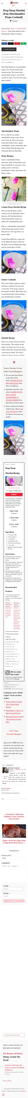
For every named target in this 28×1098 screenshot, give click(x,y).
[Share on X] (11, 43)
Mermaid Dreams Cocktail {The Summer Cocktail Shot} (15, 719)
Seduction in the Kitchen (17, 770)
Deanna (8, 1072)
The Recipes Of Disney (13, 1053)
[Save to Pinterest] (17, 43)
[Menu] (2, 3)
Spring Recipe (16, 793)
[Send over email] (24, 43)
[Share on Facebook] (4, 43)
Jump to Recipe (10, 49)
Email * (6, 893)
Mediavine (23, 1091)
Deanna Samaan (14, 768)
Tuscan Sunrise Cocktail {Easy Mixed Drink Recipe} (14, 704)
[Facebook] (4, 778)
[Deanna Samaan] (5, 774)
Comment (5, 863)
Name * (6, 886)
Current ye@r (6, 855)
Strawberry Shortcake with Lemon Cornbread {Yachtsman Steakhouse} (14, 1067)
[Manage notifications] (3, 1095)
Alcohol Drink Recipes (6, 793)
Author (3, 765)
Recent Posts (10, 765)
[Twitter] (6, 778)
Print (14, 494)
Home (13, 28)
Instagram (17, 679)
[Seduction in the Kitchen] (14, 3)
